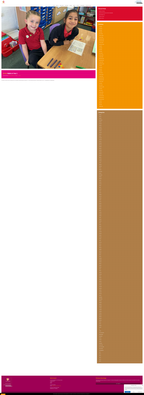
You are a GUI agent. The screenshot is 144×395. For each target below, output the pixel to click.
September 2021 (101, 99)
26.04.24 (100, 300)
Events (100, 330)
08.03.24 (100, 164)
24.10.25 (100, 290)
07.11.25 (100, 162)
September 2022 (101, 86)
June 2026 (100, 28)
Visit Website (118, 383)
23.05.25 (100, 281)
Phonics (100, 341)
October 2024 (101, 62)
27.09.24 (100, 313)
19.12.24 (100, 254)
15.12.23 (100, 224)
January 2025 (101, 56)
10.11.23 (100, 187)
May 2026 (100, 30)
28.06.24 (100, 320)
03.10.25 (100, 134)
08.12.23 (100, 169)
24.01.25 (100, 284)
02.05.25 (100, 127)
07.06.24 (100, 160)
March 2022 (101, 90)
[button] (142, 385)
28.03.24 (100, 316)
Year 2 (100, 353)
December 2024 (101, 58)
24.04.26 (100, 286)
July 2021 (100, 101)
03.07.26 (100, 132)
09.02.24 (100, 176)
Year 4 (100, 357)
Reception (100, 343)
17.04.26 (100, 231)
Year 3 (100, 355)
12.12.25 (100, 199)
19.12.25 (100, 256)
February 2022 (101, 92)
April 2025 (100, 51)
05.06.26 (100, 143)
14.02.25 (100, 212)
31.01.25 (100, 327)
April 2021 (100, 104)
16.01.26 (100, 226)
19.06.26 (100, 249)
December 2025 (101, 39)
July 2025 (100, 46)
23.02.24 (100, 279)
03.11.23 (100, 136)
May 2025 (100, 49)
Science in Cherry (101, 16)
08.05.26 (100, 166)
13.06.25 (100, 206)
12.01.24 (100, 192)
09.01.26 (100, 173)
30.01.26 (100, 325)
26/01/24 (100, 306)
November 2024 (101, 60)
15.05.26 (100, 221)
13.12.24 (100, 210)
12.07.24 (100, 196)
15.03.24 (100, 219)
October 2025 (101, 42)
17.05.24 (100, 235)
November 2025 (101, 40)
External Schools (101, 332)
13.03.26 (100, 205)
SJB (17, 75)
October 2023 (101, 81)
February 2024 (101, 74)
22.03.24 (100, 272)
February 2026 (101, 35)
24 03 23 (100, 283)
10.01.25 (100, 180)
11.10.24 (9, 75)
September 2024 (101, 63)
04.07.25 (100, 139)
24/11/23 (100, 291)
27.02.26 (100, 307)
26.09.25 (100, 304)
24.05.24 (100, 288)
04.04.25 (100, 137)
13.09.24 (100, 208)
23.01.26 (100, 277)
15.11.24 (100, 222)
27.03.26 (100, 309)
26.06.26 (100, 302)
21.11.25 (100, 268)
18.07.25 (100, 242)
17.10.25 (100, 238)
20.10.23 (100, 263)
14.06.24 (100, 215)
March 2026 (101, 33)
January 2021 (101, 106)
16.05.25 (100, 228)
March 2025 (101, 53)
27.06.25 (100, 311)
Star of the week (101, 346)
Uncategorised (101, 350)
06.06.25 (100, 153)
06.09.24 (100, 155)
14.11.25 (100, 217)
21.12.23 (100, 270)
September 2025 (101, 44)
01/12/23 (100, 121)
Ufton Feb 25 (101, 348)
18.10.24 (100, 244)
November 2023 (101, 79)
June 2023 (100, 83)
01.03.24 (100, 114)
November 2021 (101, 97)
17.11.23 (100, 240)
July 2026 (100, 26)
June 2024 (100, 67)
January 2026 (101, 37)
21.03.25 (100, 265)
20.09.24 (100, 261)
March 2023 (101, 85)
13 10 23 (100, 201)
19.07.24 (100, 251)
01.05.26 (100, 118)
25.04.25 (100, 293)
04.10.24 (100, 141)
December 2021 (101, 95)
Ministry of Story (101, 18)
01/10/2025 (100, 120)
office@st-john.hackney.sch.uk (56, 385)
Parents (100, 339)
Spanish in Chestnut (102, 11)
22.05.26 (100, 274)
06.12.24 (100, 157)
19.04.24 (100, 247)
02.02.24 (100, 125)
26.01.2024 (100, 297)
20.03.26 (100, 258)
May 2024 (100, 69)
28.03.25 (100, 318)
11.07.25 (100, 189)
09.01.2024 (100, 171)
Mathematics (101, 334)
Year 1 (15, 75)
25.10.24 (100, 295)
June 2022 (100, 88)
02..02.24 (100, 123)
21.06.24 (100, 267)
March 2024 (101, 72)
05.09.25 (100, 146)
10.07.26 (100, 183)
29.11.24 (100, 323)
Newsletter (12, 75)
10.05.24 (100, 182)
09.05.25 (100, 178)
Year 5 (100, 359)
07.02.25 (100, 159)
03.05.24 (100, 130)
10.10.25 (100, 185)
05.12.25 (100, 148)
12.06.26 (100, 194)
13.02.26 (100, 203)
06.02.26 (100, 150)
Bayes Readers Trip (102, 14)
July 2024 (100, 65)
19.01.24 (100, 245)
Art (99, 329)
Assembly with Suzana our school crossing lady (106, 12)
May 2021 (100, 102)
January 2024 (101, 76)
